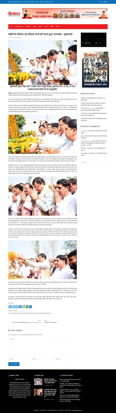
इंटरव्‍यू (46, 26)
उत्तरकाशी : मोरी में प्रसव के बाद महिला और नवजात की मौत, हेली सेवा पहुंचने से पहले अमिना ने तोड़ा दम (50, 393)
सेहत (22, 1)
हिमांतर (9, 1)
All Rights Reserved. (77, 410)
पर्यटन (40, 26)
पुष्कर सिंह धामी (31, 313)
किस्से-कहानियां (32, 1)
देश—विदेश (28, 26)
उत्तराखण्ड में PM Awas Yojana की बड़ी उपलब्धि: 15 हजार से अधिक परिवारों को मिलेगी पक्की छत (70, 391)
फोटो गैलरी (47, 1)
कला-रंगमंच (42, 1)
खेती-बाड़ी (26, 1)
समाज (34, 26)
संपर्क (51, 1)
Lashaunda (84, 131)
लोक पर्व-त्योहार (15, 1)
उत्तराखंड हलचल (18, 26)
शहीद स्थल (49, 313)
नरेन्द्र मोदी (26, 313)
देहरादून (15, 310)
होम (11, 26)
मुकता (82, 136)
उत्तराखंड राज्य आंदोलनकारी (18, 313)
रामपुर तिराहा (37, 313)
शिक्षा (20, 1)
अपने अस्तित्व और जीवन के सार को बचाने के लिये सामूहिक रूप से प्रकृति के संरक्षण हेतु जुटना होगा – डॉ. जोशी (94, 143)
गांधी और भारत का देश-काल (50, 321)
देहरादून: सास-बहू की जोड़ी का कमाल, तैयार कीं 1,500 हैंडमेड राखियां (50, 380)
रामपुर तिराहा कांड (43, 313)
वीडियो (51, 26)
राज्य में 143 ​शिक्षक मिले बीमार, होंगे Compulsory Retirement (26, 321)
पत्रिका (57, 26)
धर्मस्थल (37, 1)
